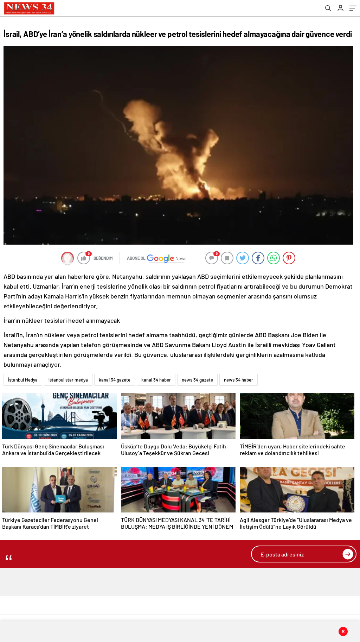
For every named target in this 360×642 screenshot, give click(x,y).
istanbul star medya (68, 380)
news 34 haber (238, 380)
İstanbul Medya (23, 380)
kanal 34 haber (156, 380)
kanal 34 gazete (114, 380)
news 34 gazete (197, 380)
